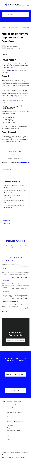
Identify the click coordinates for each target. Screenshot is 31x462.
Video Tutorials (11, 416)
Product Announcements (10, 301)
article (12, 70)
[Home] (13, 4)
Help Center (10, 407)
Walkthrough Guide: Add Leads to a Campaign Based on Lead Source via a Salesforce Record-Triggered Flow (15, 274)
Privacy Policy (5, 452)
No (18, 154)
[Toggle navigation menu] (27, 5)
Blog (8, 428)
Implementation (26, 27)
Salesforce (5, 269)
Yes (13, 154)
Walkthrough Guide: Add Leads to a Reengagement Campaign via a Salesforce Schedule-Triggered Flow (15, 295)
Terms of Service (15, 452)
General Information (8, 261)
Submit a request (23, 162)
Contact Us (10, 439)
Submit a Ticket (11, 404)
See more (4, 311)
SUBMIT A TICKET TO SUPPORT (15, 374)
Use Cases (10, 425)
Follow (5, 54)
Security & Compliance (13, 430)
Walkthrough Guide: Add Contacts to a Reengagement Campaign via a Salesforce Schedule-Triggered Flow (15, 285)
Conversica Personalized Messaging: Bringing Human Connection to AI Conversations (15, 305)
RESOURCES (15, 390)
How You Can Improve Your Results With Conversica (15, 247)
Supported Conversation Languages (11, 264)
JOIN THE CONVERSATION (15, 340)
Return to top (5, 169)
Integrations (12, 27)
